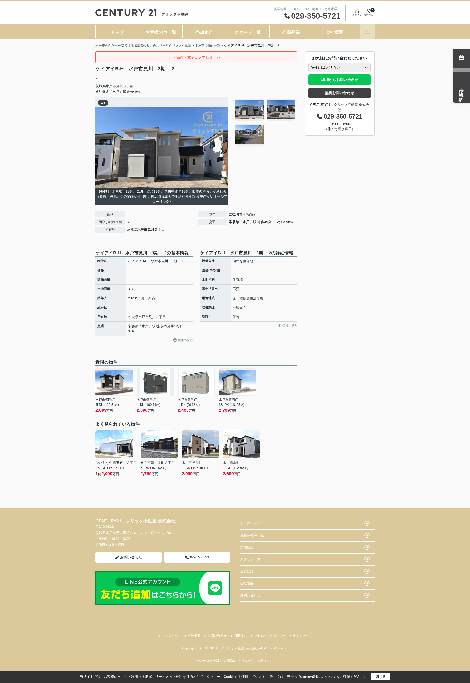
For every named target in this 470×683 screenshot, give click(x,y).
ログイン (357, 15)
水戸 (246, 222)
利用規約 (240, 635)
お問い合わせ (131, 557)
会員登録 (291, 32)
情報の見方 (185, 340)
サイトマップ (302, 635)
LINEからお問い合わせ (339, 80)
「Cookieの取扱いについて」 (316, 677)
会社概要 (334, 32)
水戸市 (111, 86)
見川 (119, 86)
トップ (117, 32)
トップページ (250, 523)
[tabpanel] (265, 122)
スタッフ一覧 (248, 32)
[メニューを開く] (367, 31)
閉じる (381, 677)
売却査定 (204, 32)
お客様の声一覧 (160, 32)
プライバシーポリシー (269, 635)
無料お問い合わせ (339, 93)
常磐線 (234, 222)
